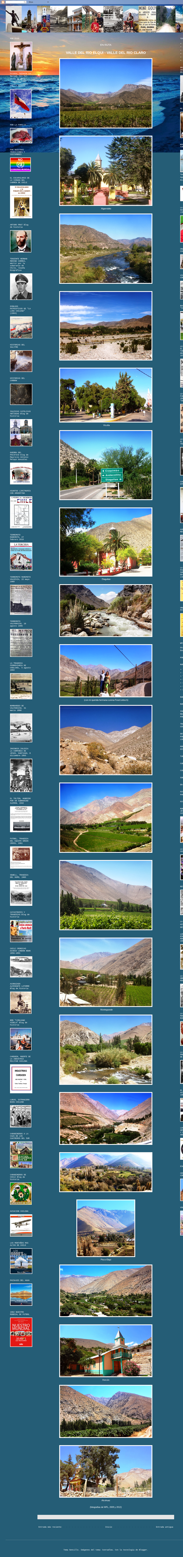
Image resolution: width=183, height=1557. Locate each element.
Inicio (108, 1527)
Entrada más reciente (49, 1527)
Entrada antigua (164, 1527)
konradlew (107, 1550)
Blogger (143, 1550)
